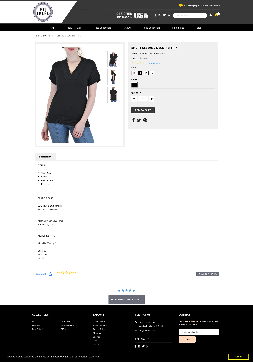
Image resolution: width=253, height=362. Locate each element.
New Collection (67, 325)
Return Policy (99, 321)
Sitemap (96, 336)
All (53, 28)
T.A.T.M (127, 28)
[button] (207, 274)
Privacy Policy (99, 329)
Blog (198, 28)
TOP (45, 35)
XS (134, 72)
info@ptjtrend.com (147, 330)
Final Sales (178, 28)
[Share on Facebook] (133, 121)
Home (38, 35)
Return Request (100, 325)
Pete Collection (102, 28)
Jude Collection (151, 28)
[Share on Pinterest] (145, 121)
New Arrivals (74, 28)
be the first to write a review (126, 299)
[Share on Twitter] (139, 121)
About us (97, 332)
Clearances (65, 321)
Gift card (96, 344)
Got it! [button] (238, 357)
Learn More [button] (94, 356)
